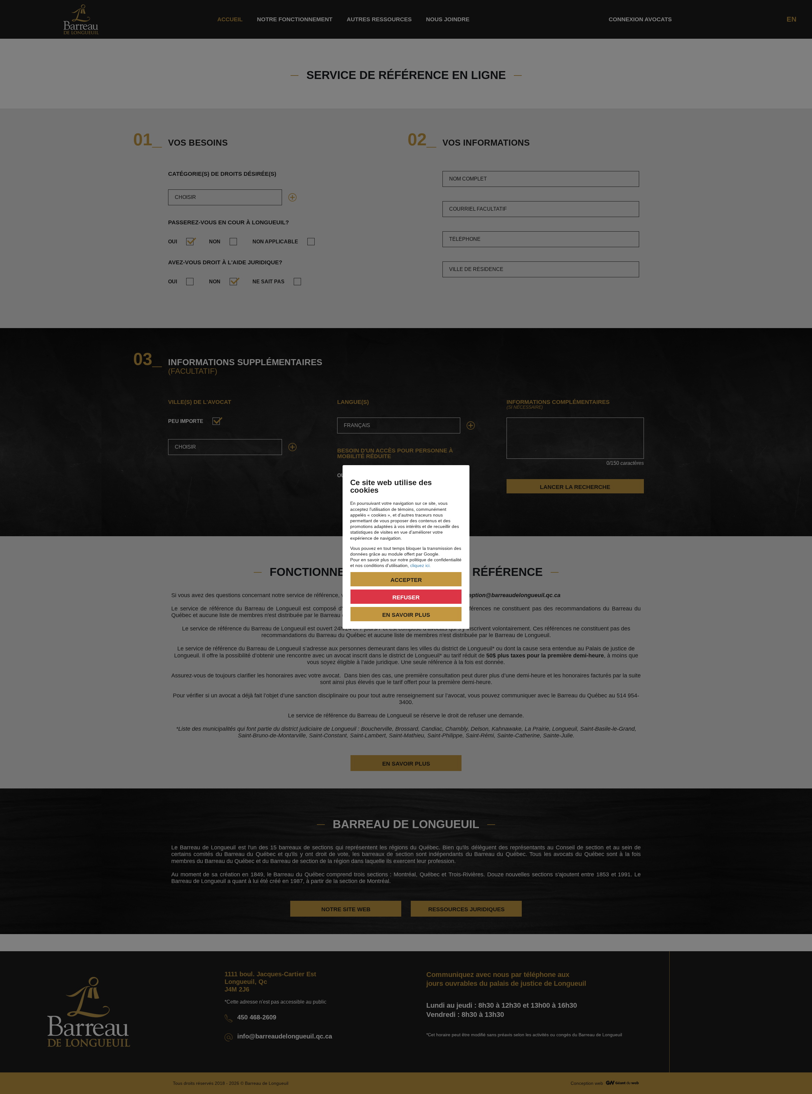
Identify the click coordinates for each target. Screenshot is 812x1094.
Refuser (406, 597)
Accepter (406, 580)
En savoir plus (406, 615)
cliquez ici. (420, 565)
